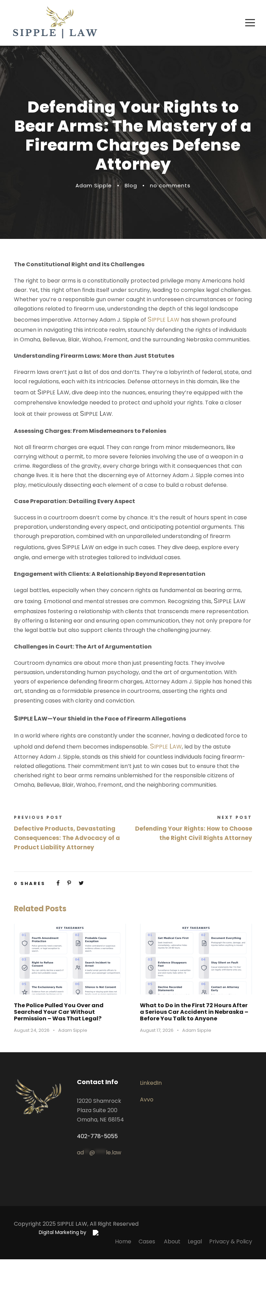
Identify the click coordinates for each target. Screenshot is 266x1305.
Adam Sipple (94, 185)
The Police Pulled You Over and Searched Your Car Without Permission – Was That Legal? (59, 1011)
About (172, 1241)
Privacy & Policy (230, 1241)
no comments (170, 185)
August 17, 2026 (157, 1030)
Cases (148, 1241)
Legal (195, 1241)
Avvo (146, 1099)
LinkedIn (151, 1083)
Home (123, 1241)
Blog (131, 185)
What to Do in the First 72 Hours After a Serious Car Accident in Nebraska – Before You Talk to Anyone (194, 1011)
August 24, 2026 (32, 1030)
